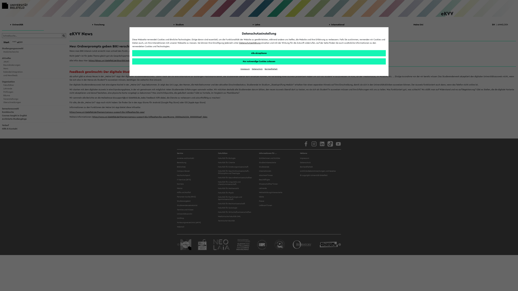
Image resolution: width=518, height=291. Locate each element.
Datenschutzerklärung (250, 42)
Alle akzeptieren (259, 53)
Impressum (245, 69)
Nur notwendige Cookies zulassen (259, 61)
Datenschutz (257, 69)
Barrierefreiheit (271, 69)
